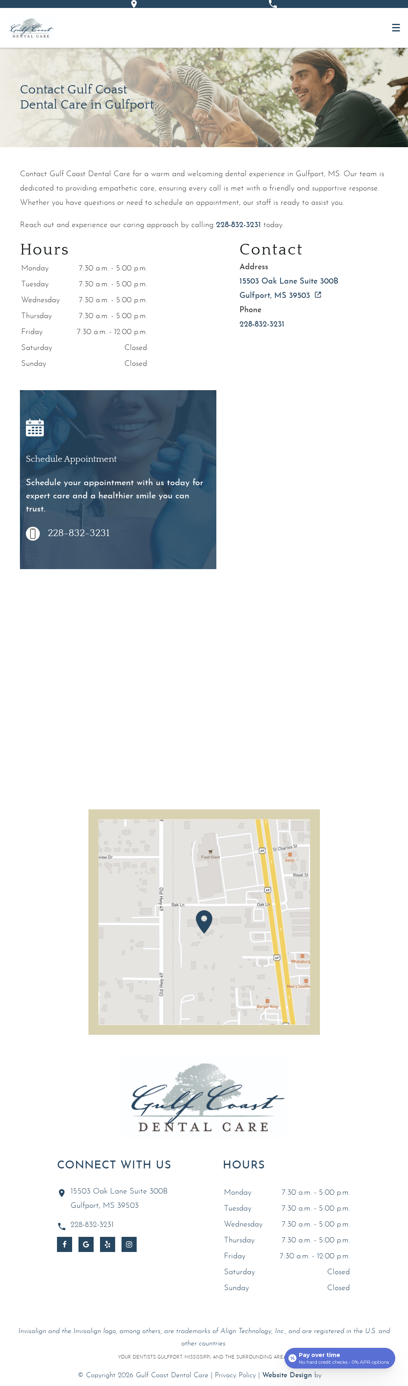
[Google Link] (86, 1244)
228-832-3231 (238, 225)
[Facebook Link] (64, 1244)
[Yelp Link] (107, 1244)
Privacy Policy (235, 1375)
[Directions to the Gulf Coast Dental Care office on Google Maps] (134, 4)
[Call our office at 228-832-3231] (273, 4)
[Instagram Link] (129, 1244)
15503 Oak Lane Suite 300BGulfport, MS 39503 (119, 1199)
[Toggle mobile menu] (396, 27)
